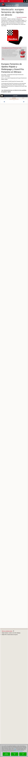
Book (5, 98)
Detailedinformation (6, 754)
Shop (2, 1)
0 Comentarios (24, 17)
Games (23, 98)
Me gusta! (19, 17)
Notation (14, 98)
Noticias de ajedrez (12, 5)
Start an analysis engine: (7, 631)
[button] (8, 1)
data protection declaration (18, 751)
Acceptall (23, 754)
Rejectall (15, 754)
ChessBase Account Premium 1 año (11, 48)
